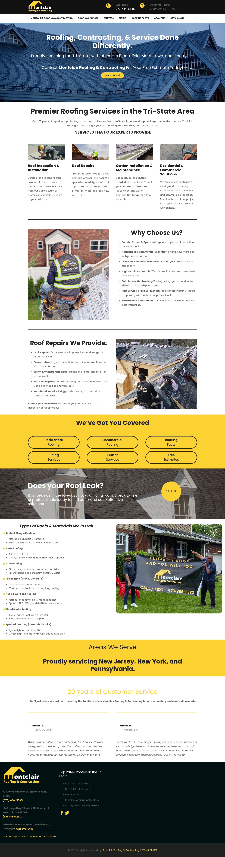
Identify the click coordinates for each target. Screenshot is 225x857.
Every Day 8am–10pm (164, 9)
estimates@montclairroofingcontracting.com (29, 836)
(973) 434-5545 (13, 800)
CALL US (171, 491)
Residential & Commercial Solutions (172, 170)
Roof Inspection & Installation (43, 167)
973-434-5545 (125, 9)
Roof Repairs (83, 165)
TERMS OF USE (149, 850)
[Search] (195, 18)
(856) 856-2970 (12, 816)
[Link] (41, 7)
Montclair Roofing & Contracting (120, 850)
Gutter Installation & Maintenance (134, 167)
